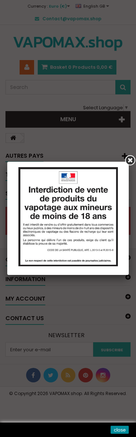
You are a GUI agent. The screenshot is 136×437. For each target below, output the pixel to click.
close (120, 430)
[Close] (130, 160)
